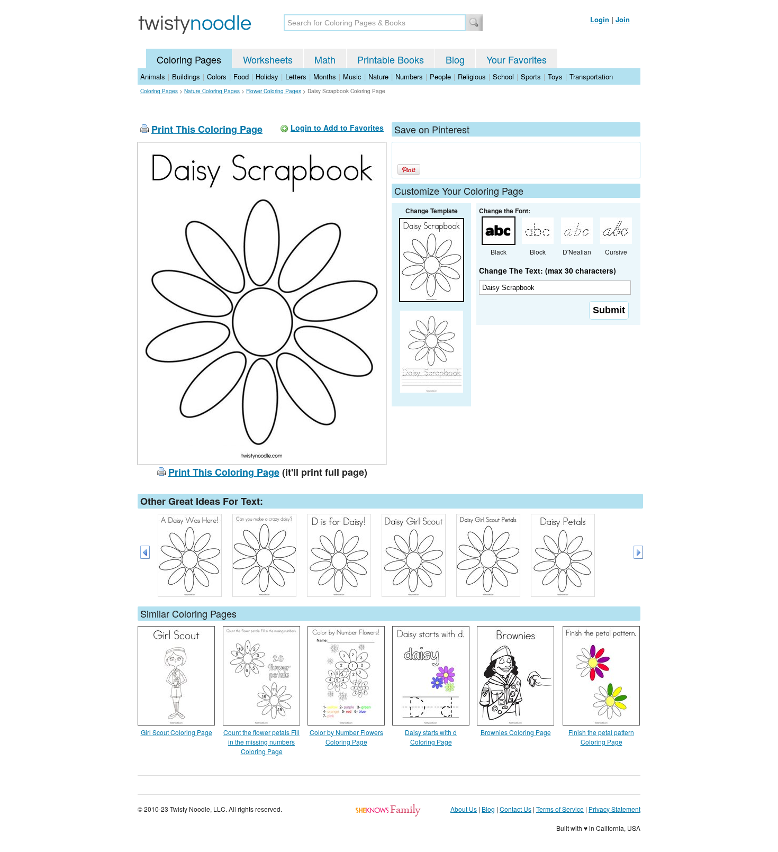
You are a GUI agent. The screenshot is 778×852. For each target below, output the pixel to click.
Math (325, 59)
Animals (152, 76)
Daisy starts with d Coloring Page (431, 737)
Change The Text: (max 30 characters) (547, 270)
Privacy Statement (614, 808)
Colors (217, 76)
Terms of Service (560, 808)
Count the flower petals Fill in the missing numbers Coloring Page (261, 742)
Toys (555, 76)
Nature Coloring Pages (212, 91)
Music (352, 76)
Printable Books (390, 59)
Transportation (591, 76)
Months (324, 76)
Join (623, 19)
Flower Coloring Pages (273, 91)
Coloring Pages (189, 59)
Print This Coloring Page (207, 129)
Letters (295, 76)
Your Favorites (516, 59)
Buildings (186, 76)
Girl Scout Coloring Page (176, 732)
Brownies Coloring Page (516, 732)
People (440, 76)
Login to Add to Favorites (337, 127)
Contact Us (515, 808)
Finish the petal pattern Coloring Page (601, 737)
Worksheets (268, 59)
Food (241, 76)
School (503, 76)
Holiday (267, 76)
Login (599, 19)
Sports (531, 76)
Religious (472, 76)
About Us (463, 808)
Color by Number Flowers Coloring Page (346, 737)
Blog (455, 59)
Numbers (409, 76)
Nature (378, 76)
